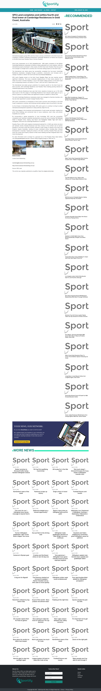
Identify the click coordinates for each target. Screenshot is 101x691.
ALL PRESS (46, 10)
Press (79, 674)
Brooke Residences (46, 74)
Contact (80, 677)
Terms (62, 689)
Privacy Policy (69, 689)
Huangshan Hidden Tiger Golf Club (51, 119)
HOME (31, 10)
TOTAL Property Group (40, 138)
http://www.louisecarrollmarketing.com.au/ (23, 165)
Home (79, 672)
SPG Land (44, 63)
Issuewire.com (36, 63)
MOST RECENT (38, 10)
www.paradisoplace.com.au (22, 138)
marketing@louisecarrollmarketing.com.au (23, 163)
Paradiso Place (44, 77)
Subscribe (53, 682)
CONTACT (53, 10)
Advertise (80, 675)
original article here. (48, 171)
